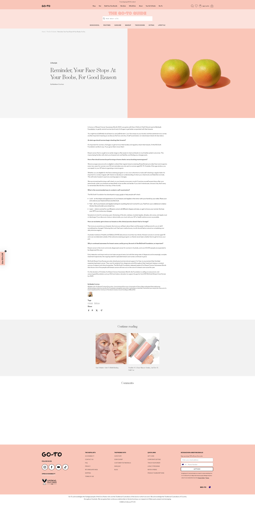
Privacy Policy (201, 477)
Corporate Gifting (154, 459)
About (141, 6)
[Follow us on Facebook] (51, 467)
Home (43, 31)
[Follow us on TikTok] (65, 467)
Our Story (118, 456)
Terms (207, 477)
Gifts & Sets (132, 6)
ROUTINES (106, 25)
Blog (116, 469)
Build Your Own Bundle (110, 6)
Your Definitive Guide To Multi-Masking (107, 368)
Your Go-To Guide (151, 6)
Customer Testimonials (122, 463)
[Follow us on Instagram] (45, 467)
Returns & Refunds (91, 469)
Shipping (88, 473)
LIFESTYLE (161, 25)
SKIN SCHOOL (94, 25)
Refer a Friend (152, 469)
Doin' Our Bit (118, 459)
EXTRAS (151, 25)
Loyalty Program (154, 466)
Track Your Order (154, 463)
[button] (2, 258)
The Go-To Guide (51, 31)
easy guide (119, 194)
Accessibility (89, 456)
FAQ (86, 463)
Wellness (97, 303)
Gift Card (151, 456)
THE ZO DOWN (140, 25)
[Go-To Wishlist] (196, 6)
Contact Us (89, 459)
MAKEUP (128, 25)
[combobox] (184, 464)
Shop (94, 6)
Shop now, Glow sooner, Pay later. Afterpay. (127, 2)
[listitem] (88, 310)
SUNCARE (117, 25)
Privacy (87, 466)
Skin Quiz (123, 6)
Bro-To (160, 6)
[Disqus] (127, 415)
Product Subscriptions (156, 473)
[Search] (192, 6)
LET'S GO (197, 469)
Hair (100, 6)
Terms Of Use (89, 476)
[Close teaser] (6, 251)
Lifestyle (53, 63)
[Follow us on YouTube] (58, 467)
